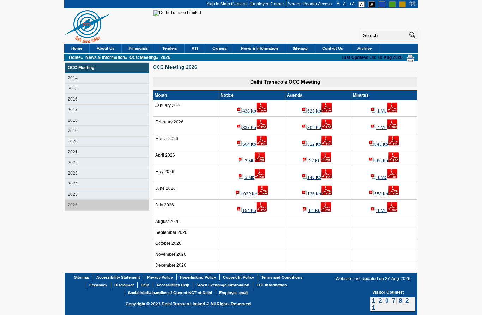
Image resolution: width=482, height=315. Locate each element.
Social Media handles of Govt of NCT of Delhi (170, 293)
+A (352, 3)
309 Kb (314, 127)
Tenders (169, 48)
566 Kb (381, 160)
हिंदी (412, 3)
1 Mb (381, 111)
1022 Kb (249, 194)
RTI (195, 48)
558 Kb (381, 194)
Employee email (233, 293)
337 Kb (249, 127)
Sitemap (300, 48)
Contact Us (332, 48)
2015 (73, 88)
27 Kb (314, 160)
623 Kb (314, 111)
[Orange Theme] (402, 6)
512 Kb (314, 144)
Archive (364, 48)
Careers (219, 48)
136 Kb (314, 194)
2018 (73, 120)
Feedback (98, 285)
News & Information (259, 48)
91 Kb (314, 210)
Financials (138, 48)
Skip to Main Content (226, 3)
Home (76, 48)
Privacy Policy (160, 277)
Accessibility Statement (118, 277)
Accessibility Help (172, 285)
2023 (73, 173)
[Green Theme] (392, 6)
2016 (73, 99)
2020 (73, 141)
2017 (73, 109)
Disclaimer (124, 285)
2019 (73, 130)
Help (145, 285)
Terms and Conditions (281, 277)
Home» (76, 57)
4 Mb (381, 127)
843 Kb (381, 144)
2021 (73, 152)
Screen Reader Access (310, 3)
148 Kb (314, 177)
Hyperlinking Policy (198, 277)
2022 (73, 162)
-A (337, 3)
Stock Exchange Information (223, 285)
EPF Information (272, 285)
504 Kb (249, 144)
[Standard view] (361, 6)
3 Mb (249, 160)
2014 (73, 77)
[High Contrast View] (371, 6)
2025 (73, 194)
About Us (105, 48)
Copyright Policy (238, 277)
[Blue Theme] (382, 6)
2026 (73, 204)
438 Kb (249, 111)
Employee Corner (267, 3)
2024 (73, 183)
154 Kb (249, 210)
